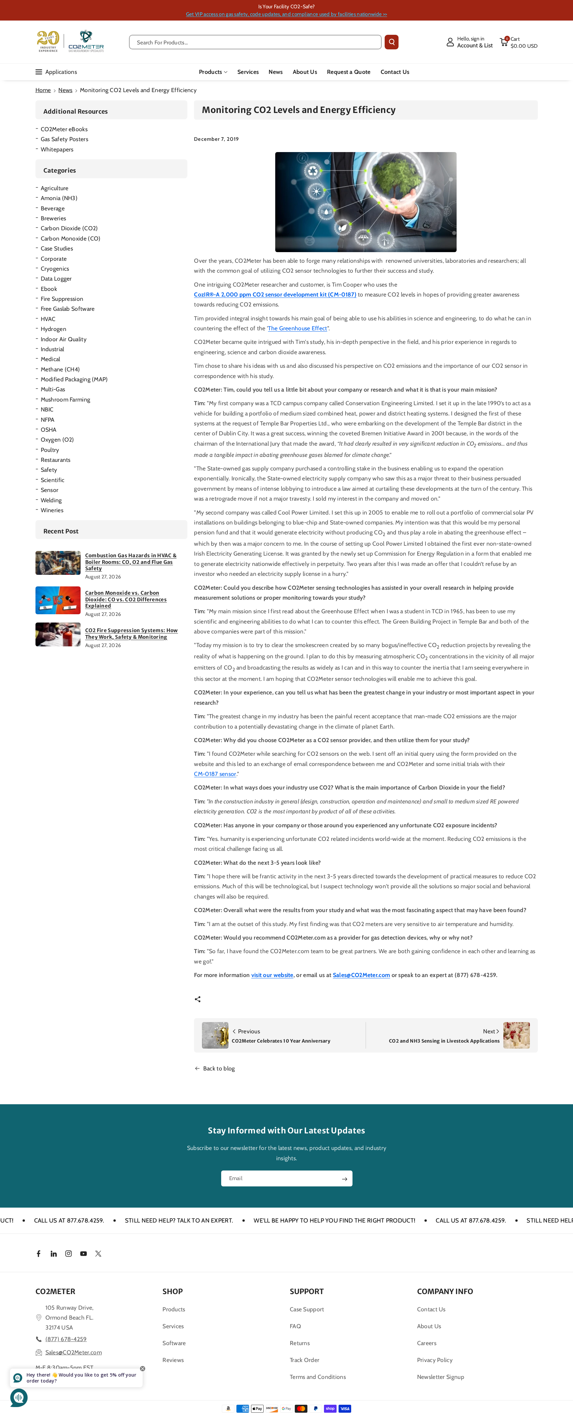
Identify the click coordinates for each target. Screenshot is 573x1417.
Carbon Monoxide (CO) (71, 238)
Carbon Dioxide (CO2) (69, 228)
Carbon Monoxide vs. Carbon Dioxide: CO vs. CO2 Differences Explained (126, 599)
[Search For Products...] (392, 42)
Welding (51, 500)
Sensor (50, 489)
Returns (300, 1342)
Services (173, 1326)
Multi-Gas (53, 389)
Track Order (304, 1359)
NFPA (48, 419)
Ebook (49, 288)
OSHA (49, 429)
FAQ (295, 1326)
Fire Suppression (62, 298)
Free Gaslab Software (68, 308)
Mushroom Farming (66, 399)
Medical (50, 358)
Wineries (52, 510)
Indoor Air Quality (64, 339)
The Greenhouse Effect (297, 328)
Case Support (307, 1309)
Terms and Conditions (318, 1376)
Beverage (53, 208)
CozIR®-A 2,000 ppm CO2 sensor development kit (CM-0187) (275, 294)
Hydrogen (53, 328)
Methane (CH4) (60, 369)
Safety (49, 469)
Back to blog (219, 1068)
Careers (426, 1342)
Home (43, 89)
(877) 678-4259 (66, 1338)
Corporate (54, 258)
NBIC (47, 409)
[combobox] (255, 42)
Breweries (53, 218)
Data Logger (56, 278)
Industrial (52, 349)
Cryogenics (55, 268)
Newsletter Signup (440, 1376)
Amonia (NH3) (59, 197)
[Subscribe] (344, 1179)
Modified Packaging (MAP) (74, 379)
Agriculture (55, 188)
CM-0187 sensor (215, 773)
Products (210, 71)
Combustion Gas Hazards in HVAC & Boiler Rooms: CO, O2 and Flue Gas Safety (131, 562)
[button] (518, 42)
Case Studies (57, 248)
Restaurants (56, 459)
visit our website (272, 974)
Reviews (173, 1359)
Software (174, 1342)
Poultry (50, 449)
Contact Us (431, 1309)
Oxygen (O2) (57, 439)
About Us (429, 1326)
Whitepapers (57, 149)
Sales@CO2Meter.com (361, 974)
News (65, 89)
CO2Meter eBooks (64, 129)
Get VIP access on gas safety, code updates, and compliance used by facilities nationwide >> (286, 14)
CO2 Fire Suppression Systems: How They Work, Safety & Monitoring (131, 633)
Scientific (53, 479)
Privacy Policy (435, 1359)
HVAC (48, 318)
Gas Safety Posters (64, 139)
